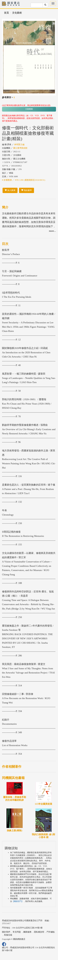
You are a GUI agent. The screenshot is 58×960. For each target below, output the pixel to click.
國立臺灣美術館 (20, 148)
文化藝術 (17, 12)
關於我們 (6, 932)
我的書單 (27, 190)
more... (52, 230)
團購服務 (27, 932)
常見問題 (17, 932)
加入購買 (11, 190)
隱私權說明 (39, 932)
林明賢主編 (19, 144)
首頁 (6, 12)
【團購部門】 (17, 901)
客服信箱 (8, 935)
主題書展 (29, 109)
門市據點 (51, 932)
